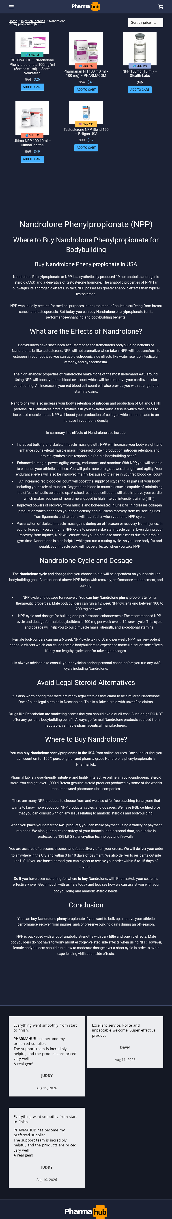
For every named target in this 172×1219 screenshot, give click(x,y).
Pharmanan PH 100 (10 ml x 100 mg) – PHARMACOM (86, 73)
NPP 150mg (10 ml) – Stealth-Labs (140, 73)
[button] (32, 87)
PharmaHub (85, 764)
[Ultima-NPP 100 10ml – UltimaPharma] (32, 118)
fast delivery (85, 848)
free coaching (124, 801)
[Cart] (160, 6)
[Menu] (11, 7)
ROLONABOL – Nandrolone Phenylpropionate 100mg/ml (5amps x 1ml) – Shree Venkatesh (32, 66)
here (74, 884)
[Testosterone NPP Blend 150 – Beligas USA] (86, 112)
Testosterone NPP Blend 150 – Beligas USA (86, 131)
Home (13, 21)
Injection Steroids (33, 21)
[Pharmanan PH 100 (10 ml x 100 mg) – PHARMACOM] (86, 48)
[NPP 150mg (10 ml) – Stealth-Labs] (139, 48)
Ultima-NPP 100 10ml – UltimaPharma (32, 143)
